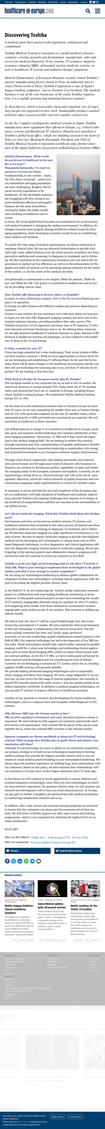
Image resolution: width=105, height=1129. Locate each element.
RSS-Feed (94, 970)
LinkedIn (93, 967)
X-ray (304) (81, 837)
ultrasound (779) (60, 837)
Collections (53, 958)
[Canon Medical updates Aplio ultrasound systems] (52, 888)
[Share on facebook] (7, 861)
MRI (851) (39, 837)
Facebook (94, 958)
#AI (41, 940)
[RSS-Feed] (97, 2)
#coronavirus (79, 940)
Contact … (14, 850)
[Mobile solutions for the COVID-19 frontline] (85, 888)
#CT (15, 940)
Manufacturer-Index (57, 967)
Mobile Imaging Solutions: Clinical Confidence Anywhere (19, 909)
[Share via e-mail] (38, 861)
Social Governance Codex (17, 991)
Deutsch (9, 2)
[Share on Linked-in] (19, 861)
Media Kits (53, 2)
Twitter (92, 961)
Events (63, 2)
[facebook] (90, 2)
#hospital (21, 940)
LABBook (32, 2)
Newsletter (73, 2)
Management (11, 967)
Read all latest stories (70, 850)
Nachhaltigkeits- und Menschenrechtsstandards (28, 988)
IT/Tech (8, 970)
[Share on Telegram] (32, 861)
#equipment (61, 940)
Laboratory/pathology (15, 961)
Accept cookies (75, 1117)
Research (9, 973)
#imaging (30, 940)
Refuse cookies (58, 1117)
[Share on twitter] (13, 861)
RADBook (42, 2)
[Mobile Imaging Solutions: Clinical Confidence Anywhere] (19, 888)
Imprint (8, 996)
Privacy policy (11, 994)
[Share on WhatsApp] (26, 861)
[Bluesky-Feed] (94, 2)
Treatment (10, 964)
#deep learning (50, 940)
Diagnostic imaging (14, 958)
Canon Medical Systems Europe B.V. (54, 842)
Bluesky (93, 964)
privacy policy (23, 1121)
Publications (20, 2)
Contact (83, 2)
